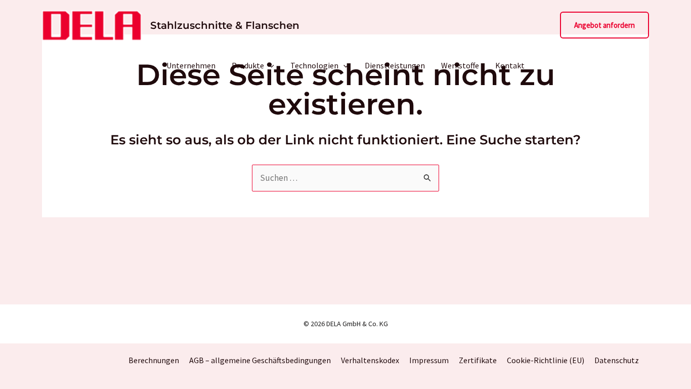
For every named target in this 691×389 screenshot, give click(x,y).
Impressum (429, 360)
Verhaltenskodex (370, 360)
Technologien (314, 65)
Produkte (248, 65)
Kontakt (510, 65)
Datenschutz (616, 360)
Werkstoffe (460, 65)
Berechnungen (153, 360)
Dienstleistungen (395, 65)
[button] (604, 25)
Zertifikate (478, 360)
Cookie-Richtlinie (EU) (545, 360)
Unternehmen (190, 65)
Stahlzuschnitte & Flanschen (224, 25)
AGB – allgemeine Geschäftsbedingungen (260, 360)
